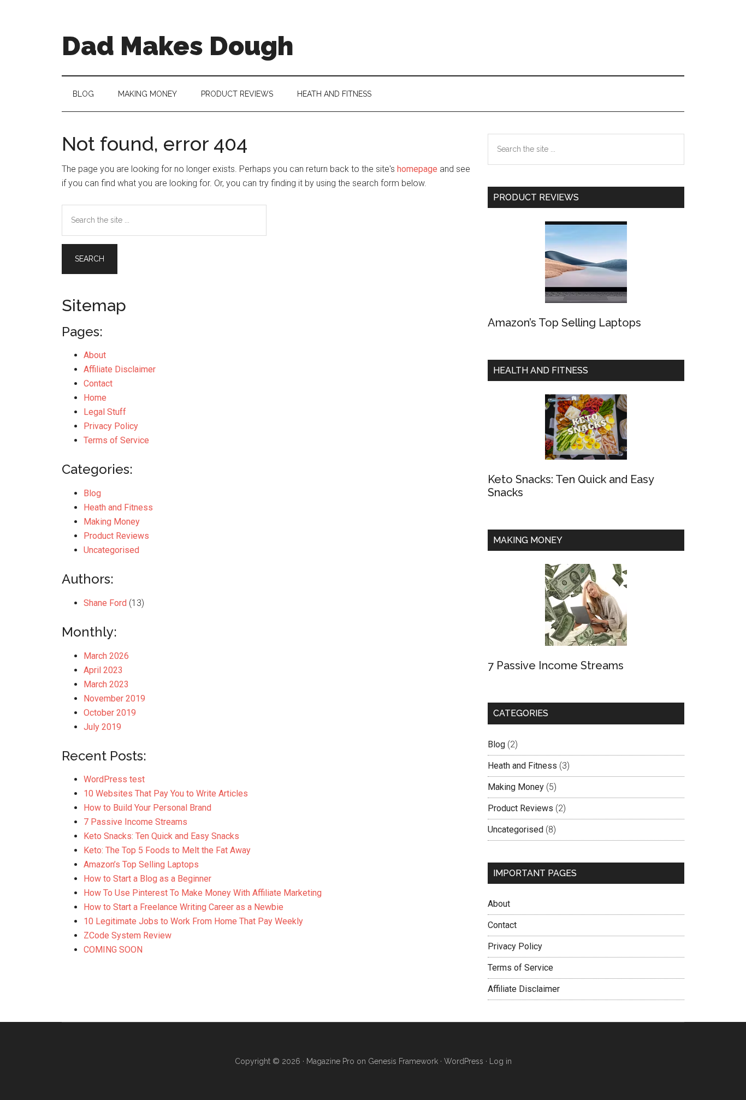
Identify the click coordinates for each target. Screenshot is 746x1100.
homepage (417, 169)
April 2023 (103, 670)
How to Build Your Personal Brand (147, 807)
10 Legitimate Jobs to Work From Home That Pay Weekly (193, 921)
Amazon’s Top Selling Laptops (141, 864)
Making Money (112, 521)
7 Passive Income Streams (135, 822)
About (95, 355)
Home (95, 398)
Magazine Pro (330, 1061)
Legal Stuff (105, 412)
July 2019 (102, 727)
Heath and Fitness (118, 507)
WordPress (463, 1061)
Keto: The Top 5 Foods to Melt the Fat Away (167, 850)
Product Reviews (116, 536)
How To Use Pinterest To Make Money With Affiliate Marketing (203, 893)
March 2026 (106, 656)
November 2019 (114, 698)
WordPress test (114, 779)
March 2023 (106, 684)
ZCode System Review (127, 935)
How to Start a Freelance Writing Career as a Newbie (183, 907)
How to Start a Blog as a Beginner (147, 878)
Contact (98, 383)
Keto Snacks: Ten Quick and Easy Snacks (161, 836)
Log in (500, 1061)
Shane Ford (105, 603)
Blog (92, 493)
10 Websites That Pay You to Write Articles (166, 793)
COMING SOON (113, 949)
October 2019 (110, 712)
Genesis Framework (403, 1061)
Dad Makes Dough (177, 46)
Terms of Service (116, 440)
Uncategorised (111, 550)
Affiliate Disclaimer (120, 369)
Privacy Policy (111, 426)
